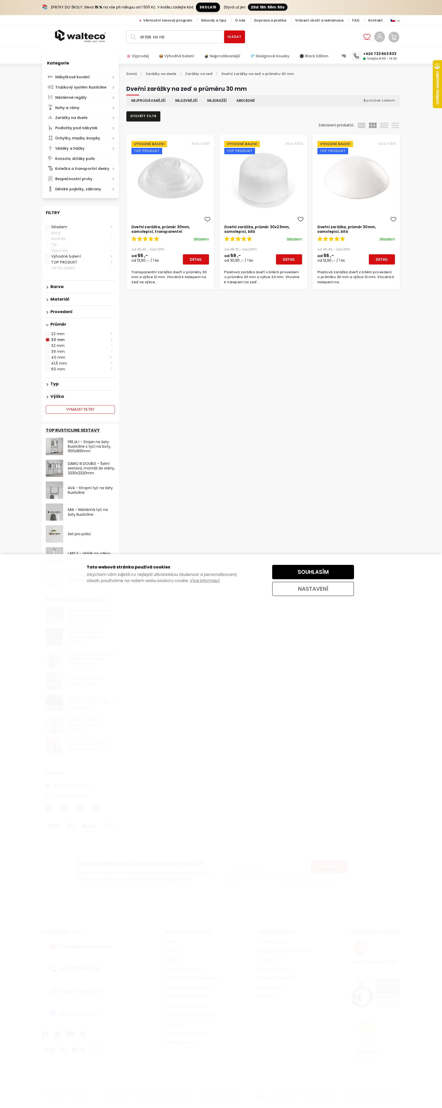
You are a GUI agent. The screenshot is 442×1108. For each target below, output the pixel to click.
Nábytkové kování (72, 77)
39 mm (81, 351)
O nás (240, 20)
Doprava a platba (270, 20)
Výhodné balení (81, 256)
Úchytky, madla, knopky (77, 138)
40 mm (81, 357)
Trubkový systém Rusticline (81, 87)
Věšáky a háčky (69, 148)
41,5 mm (81, 363)
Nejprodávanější (148, 100)
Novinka (81, 238)
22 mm (81, 333)
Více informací (205, 581)
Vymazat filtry (80, 409)
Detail (196, 259)
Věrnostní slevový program (167, 20)
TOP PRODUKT (81, 262)
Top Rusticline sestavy (73, 430)
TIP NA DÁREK (81, 268)
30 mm (81, 339)
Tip (81, 244)
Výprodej (81, 250)
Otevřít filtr (143, 116)
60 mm (81, 369)
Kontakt (375, 20)
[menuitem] (140, 56)
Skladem (81, 226)
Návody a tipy (214, 20)
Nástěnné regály (71, 97)
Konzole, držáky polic (75, 158)
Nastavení (313, 589)
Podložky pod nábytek (76, 127)
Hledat (234, 37)
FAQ (356, 20)
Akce (81, 232)
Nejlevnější (186, 100)
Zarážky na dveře (71, 117)
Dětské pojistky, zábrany (78, 189)
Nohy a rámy (67, 107)
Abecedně (245, 100)
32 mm (81, 345)
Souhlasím (313, 572)
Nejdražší (217, 100)
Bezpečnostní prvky (73, 178)
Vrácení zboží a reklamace (319, 20)
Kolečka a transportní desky (82, 168)
